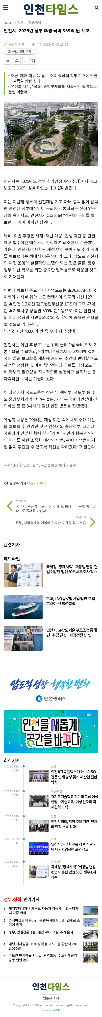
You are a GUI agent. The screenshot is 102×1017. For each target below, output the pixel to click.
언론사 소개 (51, 998)
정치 (20, 22)
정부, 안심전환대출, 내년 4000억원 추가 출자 (41, 931)
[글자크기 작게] (26, 61)
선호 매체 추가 (21, 51)
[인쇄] (17, 61)
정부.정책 (34, 22)
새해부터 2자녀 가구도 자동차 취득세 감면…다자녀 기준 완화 (43, 910)
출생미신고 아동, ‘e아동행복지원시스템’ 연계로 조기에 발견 (44, 922)
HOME (8, 22)
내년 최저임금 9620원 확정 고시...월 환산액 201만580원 (43, 946)
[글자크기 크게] (33, 61)
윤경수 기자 (16, 44)
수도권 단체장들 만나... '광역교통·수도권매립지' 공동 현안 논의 (43, 957)
